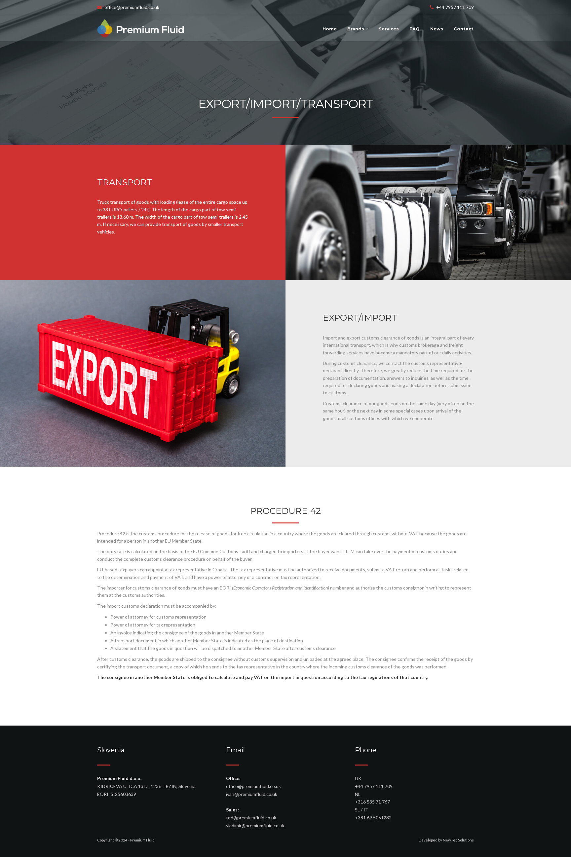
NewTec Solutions (458, 840)
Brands (356, 28)
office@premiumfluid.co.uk (131, 7)
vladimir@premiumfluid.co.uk (255, 825)
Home (330, 28)
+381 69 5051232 (373, 817)
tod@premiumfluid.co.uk (251, 817)
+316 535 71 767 (372, 801)
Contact (464, 28)
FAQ (414, 28)
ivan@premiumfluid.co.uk (251, 794)
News (436, 28)
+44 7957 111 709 (455, 7)
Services (389, 28)
